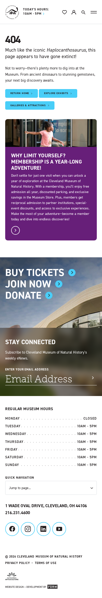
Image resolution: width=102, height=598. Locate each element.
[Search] (83, 12)
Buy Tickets (34, 272)
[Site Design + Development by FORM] (51, 587)
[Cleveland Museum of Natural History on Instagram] (28, 529)
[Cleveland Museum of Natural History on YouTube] (59, 529)
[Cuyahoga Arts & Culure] (48, 577)
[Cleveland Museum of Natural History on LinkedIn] (44, 529)
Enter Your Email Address (27, 369)
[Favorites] (64, 12)
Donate (23, 295)
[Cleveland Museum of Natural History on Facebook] (12, 529)
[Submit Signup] (93, 378)
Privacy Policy (17, 563)
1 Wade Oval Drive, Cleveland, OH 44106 (46, 506)
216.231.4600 (17, 513)
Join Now (28, 284)
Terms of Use (45, 563)
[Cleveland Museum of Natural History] (12, 12)
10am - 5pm (36, 12)
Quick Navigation (19, 478)
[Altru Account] (73, 12)
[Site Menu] (94, 12)
